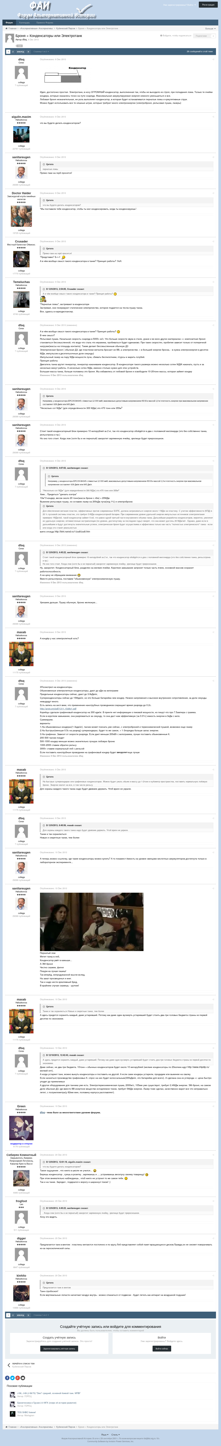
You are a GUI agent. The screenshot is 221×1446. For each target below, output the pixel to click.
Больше (209, 28)
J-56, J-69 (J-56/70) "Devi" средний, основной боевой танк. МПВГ (49, 1393)
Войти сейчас (162, 1348)
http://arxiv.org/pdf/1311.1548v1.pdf (58, 708)
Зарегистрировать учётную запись (59, 1348)
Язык (104, 1434)
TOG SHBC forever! (26, 1412)
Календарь (24, 22)
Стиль (114, 1434)
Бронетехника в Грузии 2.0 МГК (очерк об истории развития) (46, 1402)
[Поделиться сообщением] (213, 59)
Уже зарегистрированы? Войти (178, 4)
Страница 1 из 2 (41, 51)
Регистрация (208, 4)
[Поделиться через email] (23, 1378)
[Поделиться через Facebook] (7, 1378)
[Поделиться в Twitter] (12, 1378)
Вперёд (20, 52)
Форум (9, 22)
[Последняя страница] (28, 52)
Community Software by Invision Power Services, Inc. (110, 1441)
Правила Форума (44, 22)
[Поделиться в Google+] (17, 1378)
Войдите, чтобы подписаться (177, 35)
